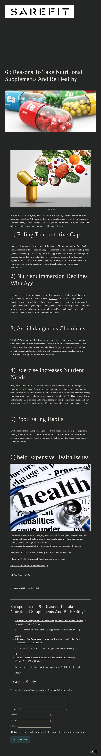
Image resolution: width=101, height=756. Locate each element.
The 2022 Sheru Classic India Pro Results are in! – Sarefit (43, 657)
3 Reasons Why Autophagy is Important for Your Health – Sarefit (46, 639)
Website (14, 726)
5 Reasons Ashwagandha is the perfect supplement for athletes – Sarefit (49, 620)
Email (13, 720)
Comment (15, 709)
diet (37, 588)
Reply (18, 635)
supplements (58, 219)
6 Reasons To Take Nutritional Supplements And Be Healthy (37, 559)
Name (13, 714)
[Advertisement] (50, 48)
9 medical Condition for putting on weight (29, 565)
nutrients (53, 298)
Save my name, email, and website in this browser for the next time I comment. (49, 732)
